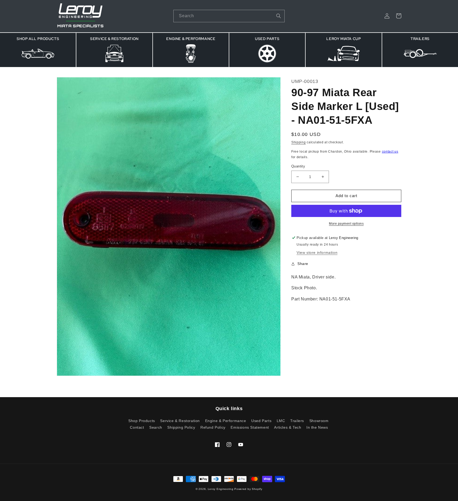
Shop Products (141, 421)
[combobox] (229, 16)
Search (155, 427)
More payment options (346, 223)
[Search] (278, 16)
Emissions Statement (250, 427)
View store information (317, 252)
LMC (281, 421)
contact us (390, 151)
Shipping (298, 142)
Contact (137, 427)
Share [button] (302, 263)
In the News (317, 427)
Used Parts (261, 421)
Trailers (297, 421)
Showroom (319, 421)
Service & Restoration (180, 421)
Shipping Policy (181, 427)
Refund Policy (213, 427)
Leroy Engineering (221, 488)
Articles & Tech (287, 427)
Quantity (298, 166)
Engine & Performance (225, 421)
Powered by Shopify (248, 488)
